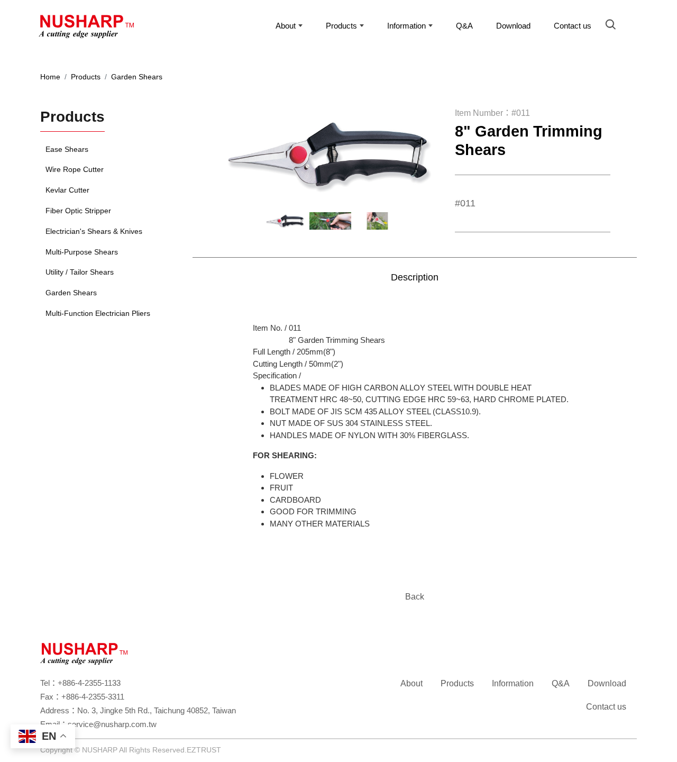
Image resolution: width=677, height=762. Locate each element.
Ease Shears (66, 149)
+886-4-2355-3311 (92, 696)
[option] (330, 155)
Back (414, 596)
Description (414, 277)
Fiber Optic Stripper (78, 210)
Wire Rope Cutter (74, 169)
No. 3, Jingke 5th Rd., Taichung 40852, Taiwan (156, 710)
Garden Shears (136, 76)
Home (50, 76)
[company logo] (83, 652)
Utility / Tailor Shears (79, 272)
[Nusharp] (91, 29)
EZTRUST (204, 750)
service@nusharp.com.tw (112, 724)
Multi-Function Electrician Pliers (97, 313)
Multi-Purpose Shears (81, 252)
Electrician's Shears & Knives (93, 231)
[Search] (613, 25)
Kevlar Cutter (67, 190)
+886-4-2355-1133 (89, 682)
